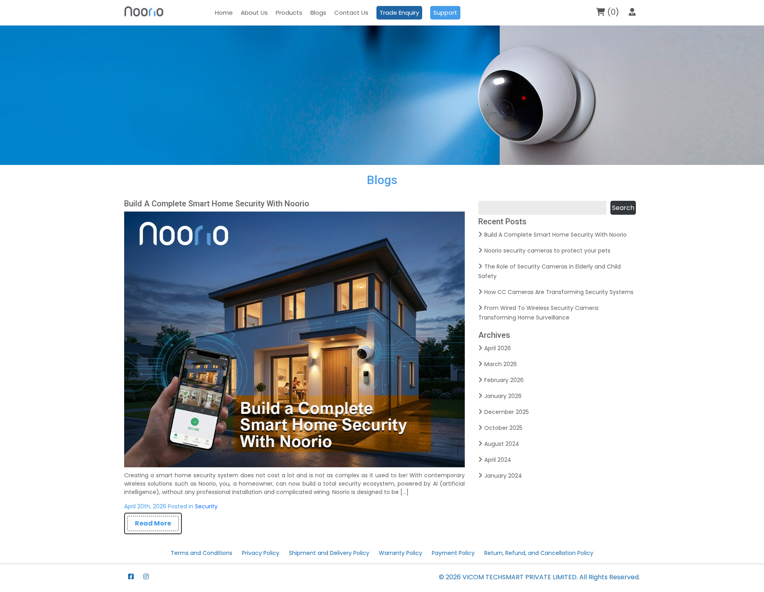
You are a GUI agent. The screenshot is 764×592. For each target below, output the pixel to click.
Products (289, 12)
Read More (153, 523)
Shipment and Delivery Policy (329, 553)
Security (206, 506)
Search (623, 207)
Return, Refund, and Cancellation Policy (538, 553)
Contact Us (351, 12)
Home (224, 12)
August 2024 (501, 444)
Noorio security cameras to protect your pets (547, 251)
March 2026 (500, 364)
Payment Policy (453, 553)
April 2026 (497, 348)
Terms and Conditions (201, 553)
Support (445, 12)
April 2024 (497, 460)
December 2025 (506, 412)
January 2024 (503, 476)
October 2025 (503, 428)
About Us (254, 12)
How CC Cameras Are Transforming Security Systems (558, 292)
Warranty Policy (400, 553)
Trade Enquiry (399, 12)
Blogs (318, 12)
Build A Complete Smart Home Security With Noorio (216, 203)
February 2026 (504, 380)
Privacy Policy (260, 553)
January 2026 (503, 396)
